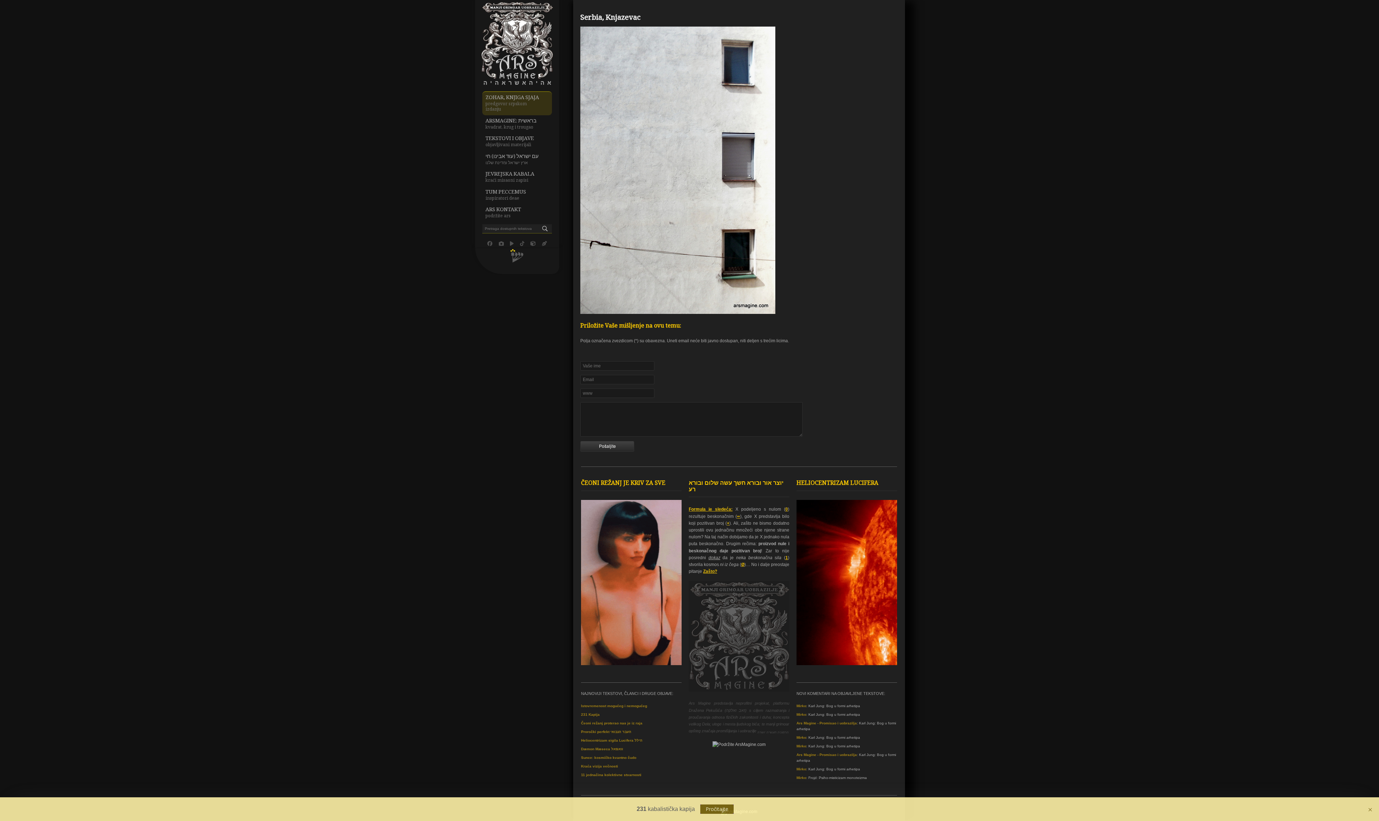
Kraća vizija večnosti (599, 766)
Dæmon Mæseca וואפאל (602, 749)
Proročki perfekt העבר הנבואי (606, 732)
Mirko (801, 706)
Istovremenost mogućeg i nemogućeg (614, 706)
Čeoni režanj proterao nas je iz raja (611, 723)
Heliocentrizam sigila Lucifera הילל (611, 740)
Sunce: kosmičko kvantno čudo (608, 758)
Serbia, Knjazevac (610, 18)
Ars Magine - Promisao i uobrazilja (827, 723)
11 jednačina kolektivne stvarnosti (611, 775)
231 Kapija (590, 714)
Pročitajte (717, 809)
